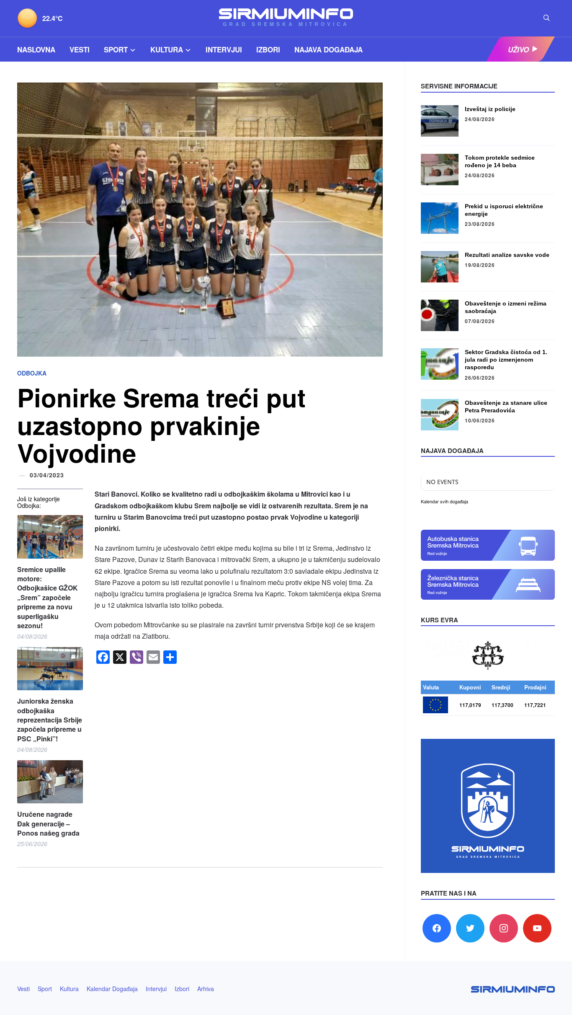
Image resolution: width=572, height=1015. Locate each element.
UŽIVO (518, 49)
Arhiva (205, 988)
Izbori (268, 49)
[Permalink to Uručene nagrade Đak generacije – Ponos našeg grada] (50, 781)
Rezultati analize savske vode (507, 254)
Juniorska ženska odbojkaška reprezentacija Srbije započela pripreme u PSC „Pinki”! (49, 720)
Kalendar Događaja (112, 988)
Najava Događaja (328, 49)
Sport (116, 49)
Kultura (166, 49)
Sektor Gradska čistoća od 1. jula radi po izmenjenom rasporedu (506, 359)
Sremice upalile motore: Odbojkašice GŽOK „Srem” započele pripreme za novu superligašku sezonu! (47, 597)
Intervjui (224, 49)
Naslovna (36, 49)
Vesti (80, 49)
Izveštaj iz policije (490, 109)
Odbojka (31, 373)
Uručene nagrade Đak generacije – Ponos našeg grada (48, 824)
